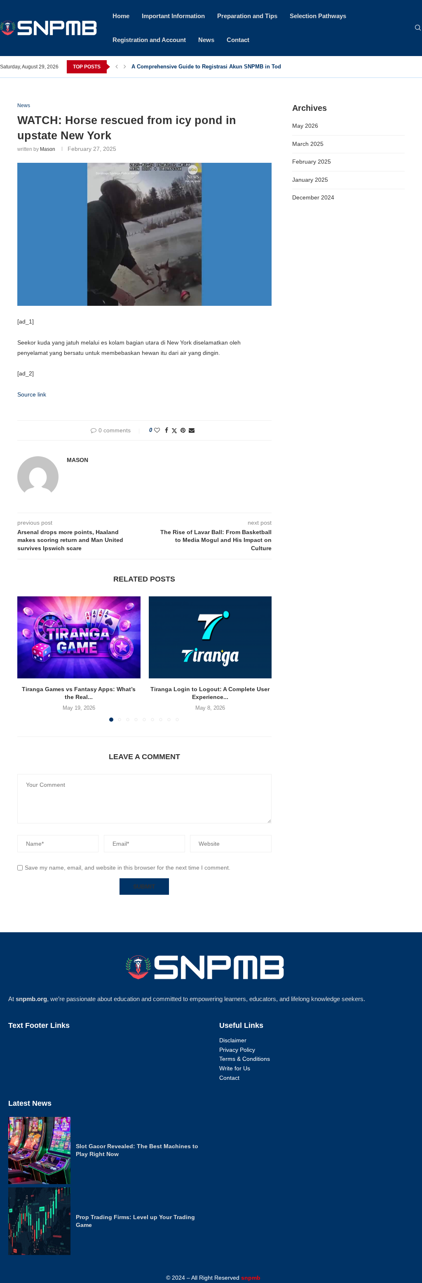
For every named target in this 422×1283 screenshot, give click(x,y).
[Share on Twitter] (174, 430)
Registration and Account (149, 39)
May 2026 (305, 125)
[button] (116, 66)
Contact (238, 39)
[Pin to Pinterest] (183, 430)
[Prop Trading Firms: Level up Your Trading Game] (39, 1221)
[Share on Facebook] (166, 430)
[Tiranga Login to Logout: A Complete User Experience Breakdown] (210, 637)
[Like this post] (157, 430)
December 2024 (313, 197)
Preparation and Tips (247, 15)
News (206, 39)
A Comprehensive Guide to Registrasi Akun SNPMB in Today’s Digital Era (225, 66)
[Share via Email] (192, 430)
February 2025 (311, 161)
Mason (47, 149)
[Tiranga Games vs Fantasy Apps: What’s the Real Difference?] (79, 637)
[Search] (418, 28)
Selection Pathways (318, 15)
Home (121, 15)
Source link (31, 394)
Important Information (173, 15)
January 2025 (310, 179)
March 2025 (308, 144)
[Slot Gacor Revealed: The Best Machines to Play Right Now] (39, 1150)
